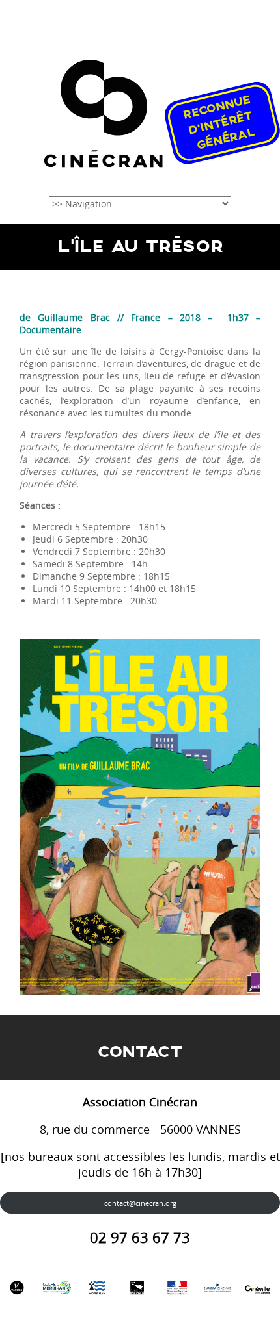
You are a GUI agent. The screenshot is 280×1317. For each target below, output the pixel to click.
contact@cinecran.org (140, 1203)
